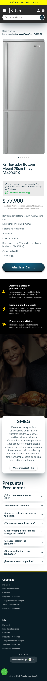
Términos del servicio (11, 604)
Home (4, 31)
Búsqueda (6, 585)
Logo (15, 10)
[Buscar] (42, 17)
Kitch (18, 676)
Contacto (6, 592)
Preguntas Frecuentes (11, 596)
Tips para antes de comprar (13, 600)
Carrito (43, 10)
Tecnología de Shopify (29, 676)
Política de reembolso (11, 608)
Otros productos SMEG (23, 468)
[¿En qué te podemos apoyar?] (4, 671)
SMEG (12, 31)
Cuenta (38, 10)
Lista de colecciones (10, 589)
